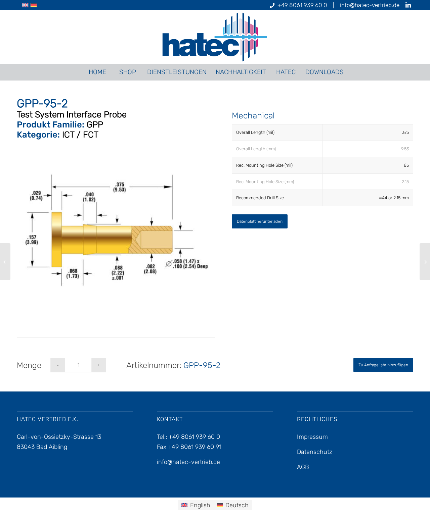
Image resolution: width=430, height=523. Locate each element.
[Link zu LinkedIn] (408, 5)
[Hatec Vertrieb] (215, 37)
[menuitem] (97, 72)
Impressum (312, 436)
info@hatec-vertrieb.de (369, 5)
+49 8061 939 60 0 (302, 5)
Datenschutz (314, 452)
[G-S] (5, 261)
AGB (303, 467)
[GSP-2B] (425, 261)
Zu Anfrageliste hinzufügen (383, 365)
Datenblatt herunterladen (260, 221)
